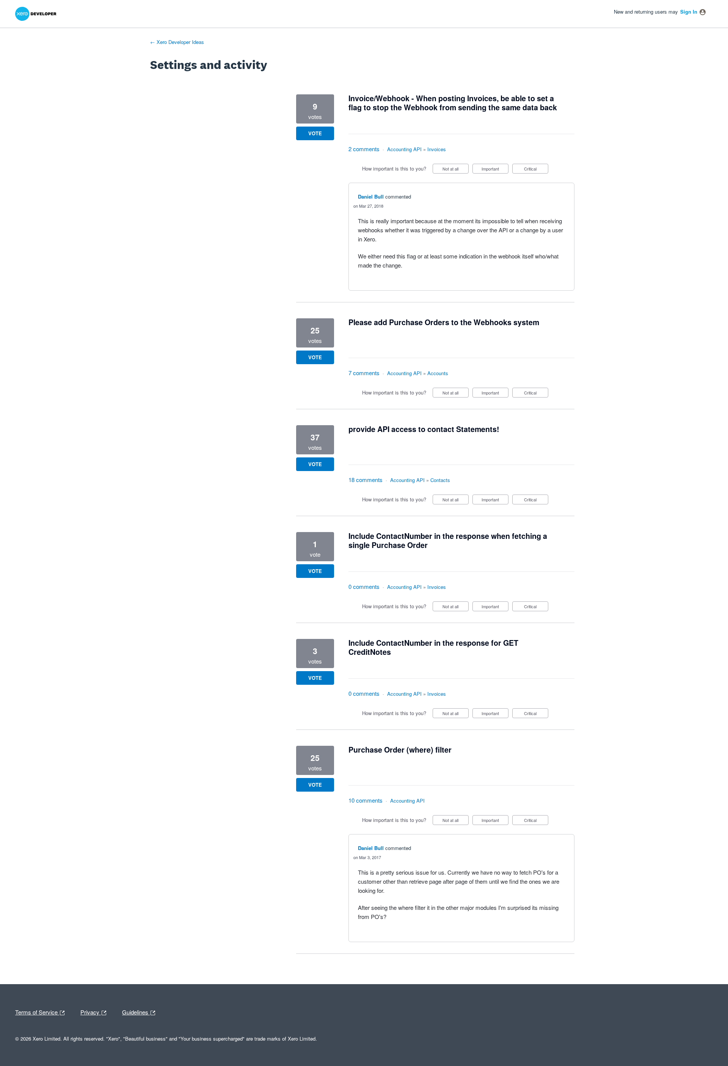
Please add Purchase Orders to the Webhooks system (443, 322)
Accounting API (404, 149)
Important (495, 170)
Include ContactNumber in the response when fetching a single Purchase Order (447, 540)
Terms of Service (37, 1011)
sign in (688, 11)
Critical (536, 170)
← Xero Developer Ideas (177, 41)
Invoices (436, 149)
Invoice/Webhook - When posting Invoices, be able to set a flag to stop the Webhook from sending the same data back (452, 103)
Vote (315, 133)
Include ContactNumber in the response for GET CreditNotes (433, 647)
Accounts (437, 373)
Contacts (440, 480)
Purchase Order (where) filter (400, 749)
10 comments (365, 800)
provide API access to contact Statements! (423, 429)
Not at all (455, 170)
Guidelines (136, 1011)
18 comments (365, 480)
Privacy (90, 1011)
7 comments (364, 373)
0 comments (364, 586)
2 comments (364, 149)
